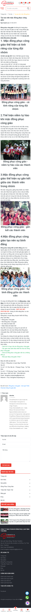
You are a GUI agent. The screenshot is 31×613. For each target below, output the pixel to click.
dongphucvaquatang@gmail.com (13, 549)
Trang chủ (4, 476)
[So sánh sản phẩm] (28, 3)
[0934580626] (27, 597)
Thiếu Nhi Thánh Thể (7, 490)
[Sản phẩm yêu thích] (20, 3)
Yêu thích (28, 611)
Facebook (3, 591)
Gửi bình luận (6, 465)
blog (2, 497)
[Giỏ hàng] (24, 3)
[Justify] (28, 8)
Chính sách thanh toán (7, 576)
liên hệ (2, 500)
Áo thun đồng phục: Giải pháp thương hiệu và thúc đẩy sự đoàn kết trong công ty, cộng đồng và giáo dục (19, 510)
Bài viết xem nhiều (7, 504)
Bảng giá (3, 493)
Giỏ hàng (15, 610)
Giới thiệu (3, 479)
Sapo (21, 599)
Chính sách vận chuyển (7, 578)
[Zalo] (27, 593)
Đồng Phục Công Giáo (7, 486)
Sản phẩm (4, 483)
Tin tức (21, 611)
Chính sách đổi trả (6, 580)
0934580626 (10, 547)
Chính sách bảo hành (6, 582)
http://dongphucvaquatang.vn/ (15, 377)
